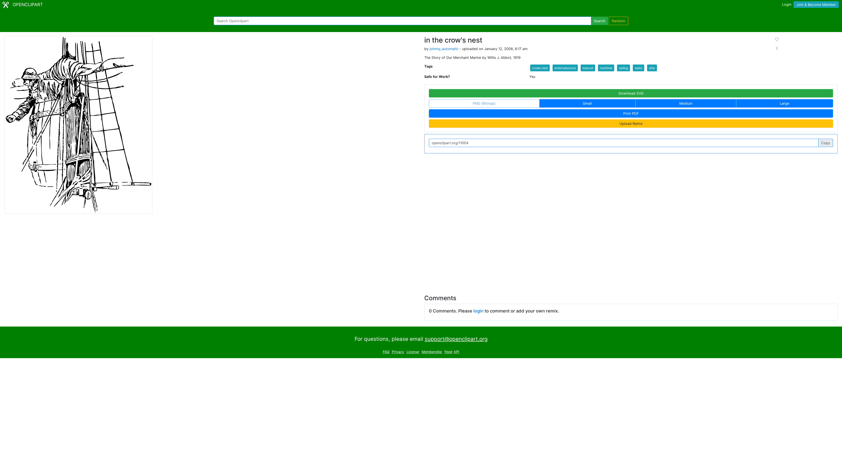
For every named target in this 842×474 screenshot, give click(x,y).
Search (599, 21)
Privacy (398, 352)
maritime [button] (606, 68)
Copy (825, 143)
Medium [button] (685, 103)
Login (786, 4)
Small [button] (587, 103)
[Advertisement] (421, 251)
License (413, 352)
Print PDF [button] (631, 113)
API (456, 352)
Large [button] (784, 103)
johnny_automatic (444, 49)
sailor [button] (638, 68)
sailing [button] (623, 68)
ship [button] (652, 68)
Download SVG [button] (631, 93)
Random (618, 21)
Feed (448, 352)
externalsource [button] (565, 68)
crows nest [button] (540, 68)
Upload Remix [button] (631, 123)
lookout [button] (588, 68)
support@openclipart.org (456, 339)
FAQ (386, 352)
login (478, 311)
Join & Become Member (816, 4)
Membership (432, 352)
